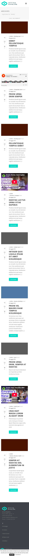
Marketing (20, 301)
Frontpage (16, 195)
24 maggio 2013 (12, 91)
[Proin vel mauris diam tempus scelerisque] (14, 292)
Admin (11, 36)
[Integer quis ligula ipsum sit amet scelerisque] (14, 238)
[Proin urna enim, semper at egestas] (14, 349)
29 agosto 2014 (12, 38)
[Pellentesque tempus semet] (14, 130)
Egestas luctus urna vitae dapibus (17, 202)
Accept (12, 554)
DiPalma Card (5, 537)
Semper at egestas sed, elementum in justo (16, 464)
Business (16, 301)
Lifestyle (15, 247)
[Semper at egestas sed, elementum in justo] (14, 445)
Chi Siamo (4, 530)
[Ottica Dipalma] (8, 508)
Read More (13, 66)
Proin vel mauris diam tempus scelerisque (16, 309)
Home (10, 18)
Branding (16, 36)
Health (15, 406)
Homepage (5, 526)
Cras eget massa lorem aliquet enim (16, 413)
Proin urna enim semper (15, 95)
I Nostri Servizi (5, 533)
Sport (19, 36)
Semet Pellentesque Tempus (16, 43)
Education (12, 195)
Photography (17, 89)
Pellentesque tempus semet (16, 144)
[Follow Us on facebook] (2, 523)
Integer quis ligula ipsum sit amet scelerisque (16, 255)
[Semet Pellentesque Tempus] (14, 27)
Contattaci (4, 541)
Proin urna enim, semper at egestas (17, 364)
